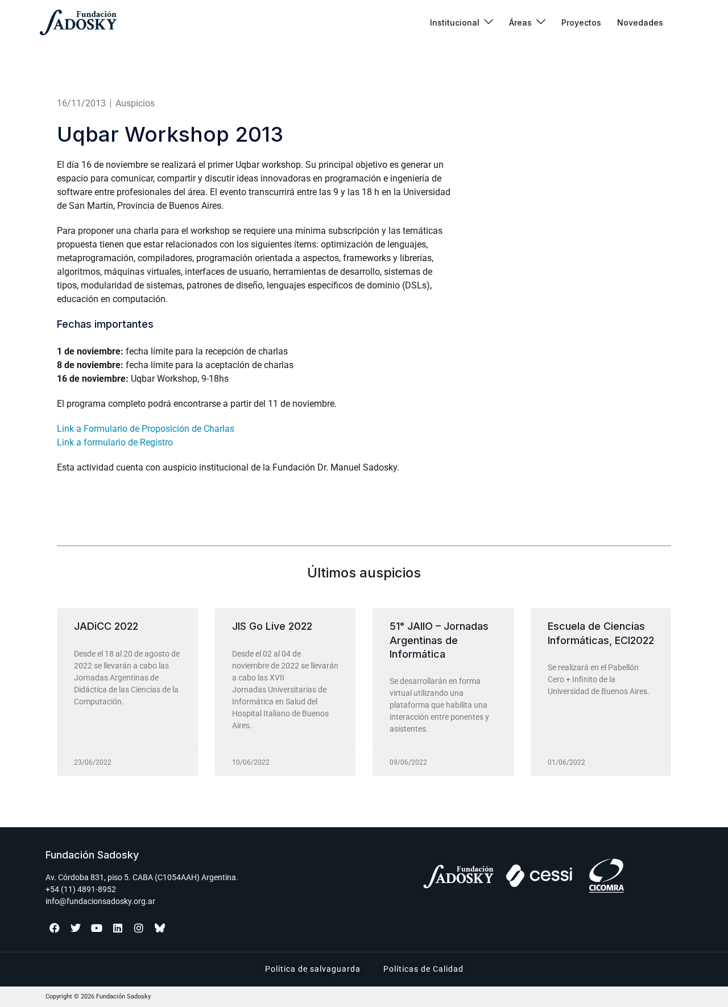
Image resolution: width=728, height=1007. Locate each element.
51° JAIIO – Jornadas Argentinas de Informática (439, 640)
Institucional (454, 22)
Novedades (640, 22)
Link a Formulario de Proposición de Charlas (145, 428)
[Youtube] (97, 928)
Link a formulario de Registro (115, 442)
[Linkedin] (118, 928)
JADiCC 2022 (106, 626)
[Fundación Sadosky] (78, 22)
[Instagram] (139, 928)
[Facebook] (55, 928)
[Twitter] (76, 928)
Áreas (520, 22)
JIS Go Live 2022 (272, 626)
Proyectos (581, 22)
